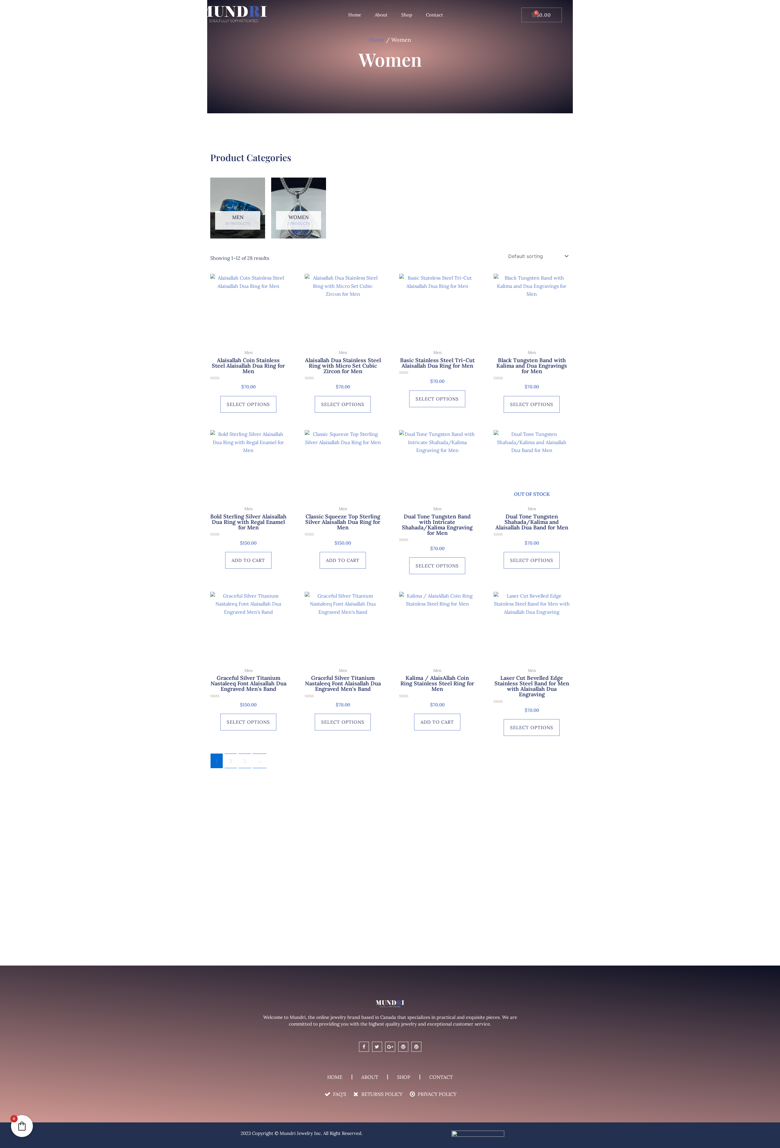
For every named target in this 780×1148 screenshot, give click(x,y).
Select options (248, 404)
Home (354, 15)
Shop (406, 15)
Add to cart (248, 560)
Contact (434, 15)
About (381, 15)
